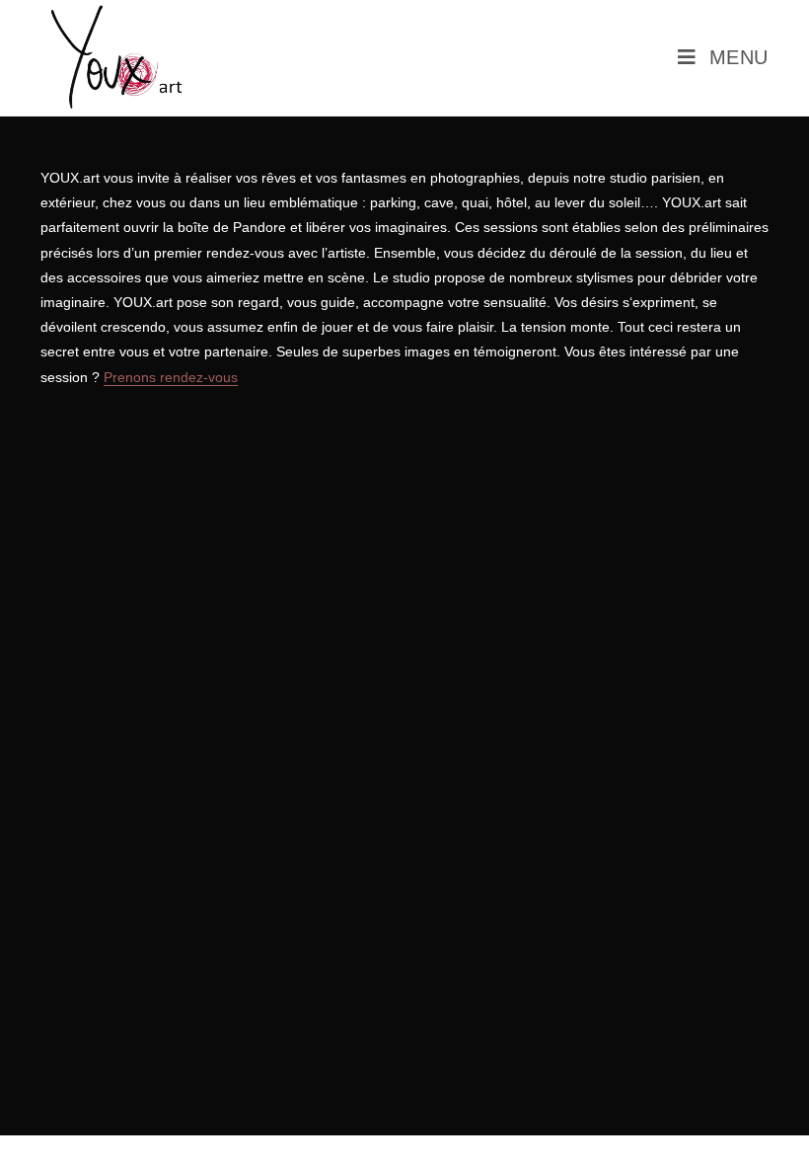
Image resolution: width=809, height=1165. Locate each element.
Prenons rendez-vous (171, 377)
